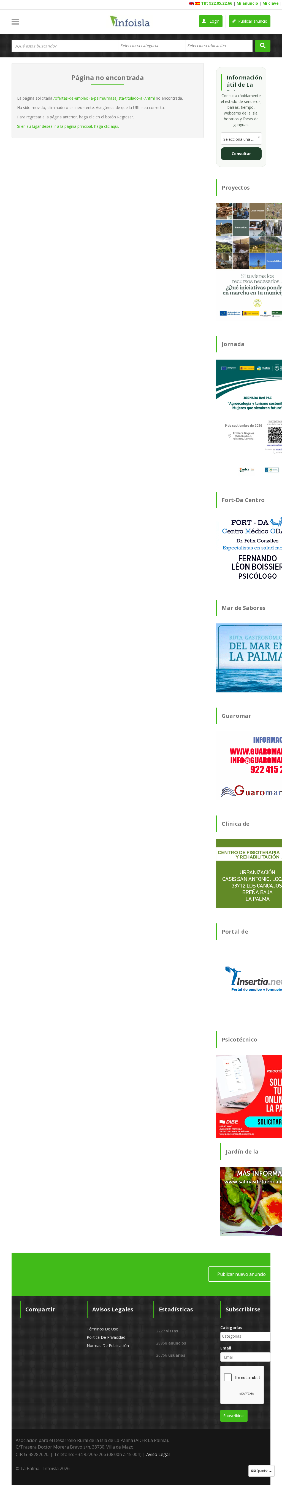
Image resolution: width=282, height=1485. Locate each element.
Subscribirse (234, 1415)
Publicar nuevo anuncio (241, 1274)
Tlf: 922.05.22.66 (216, 3)
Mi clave (270, 3)
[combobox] (152, 46)
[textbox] (142, 45)
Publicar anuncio (252, 21)
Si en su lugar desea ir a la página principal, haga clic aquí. (68, 126)
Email (225, 1348)
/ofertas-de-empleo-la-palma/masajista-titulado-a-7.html (104, 98)
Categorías (231, 1327)
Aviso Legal (158, 1454)
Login (213, 21)
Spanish (262, 1470)
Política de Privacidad (106, 1337)
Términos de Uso (102, 1329)
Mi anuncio (247, 3)
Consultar (241, 153)
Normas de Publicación (108, 1345)
